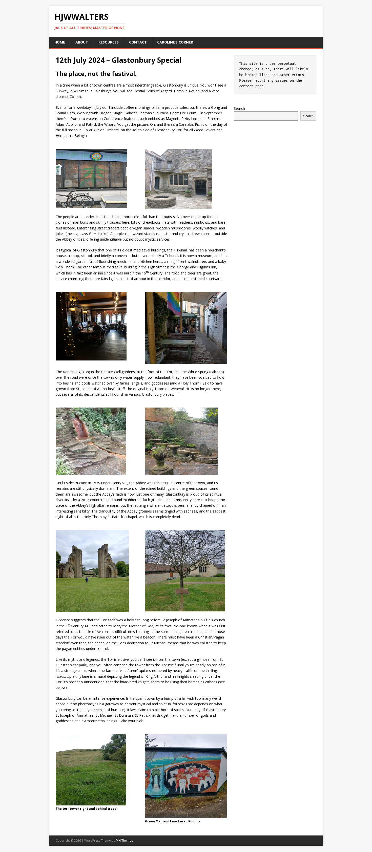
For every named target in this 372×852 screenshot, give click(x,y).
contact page (251, 86)
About (81, 42)
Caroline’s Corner (175, 42)
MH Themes (124, 840)
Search (239, 108)
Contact (138, 42)
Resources (108, 42)
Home (59, 42)
